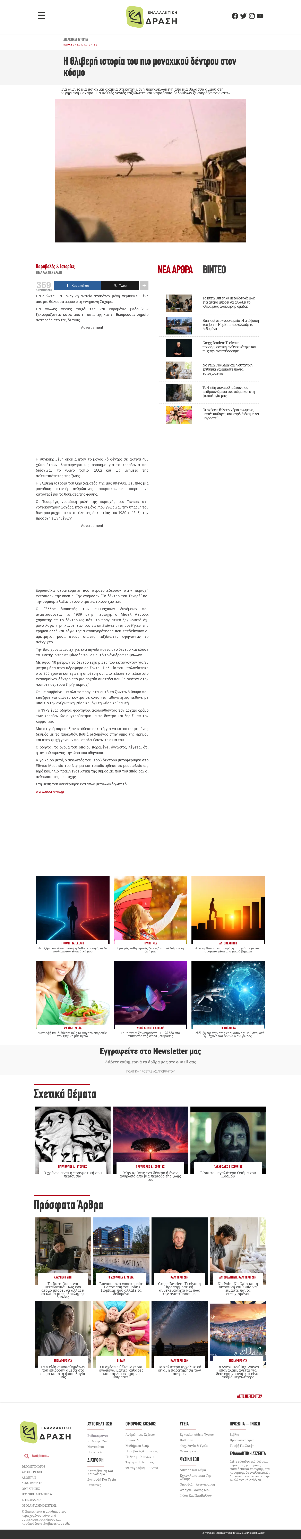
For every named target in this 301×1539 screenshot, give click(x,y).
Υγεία (184, 1424)
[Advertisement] (92, 393)
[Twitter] (243, 16)
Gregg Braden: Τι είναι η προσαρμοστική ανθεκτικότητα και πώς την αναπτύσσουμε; (229, 346)
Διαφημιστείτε (32, 1483)
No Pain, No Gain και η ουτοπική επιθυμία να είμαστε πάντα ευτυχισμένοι (227, 369)
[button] (41, 16)
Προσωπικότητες (242, 1440)
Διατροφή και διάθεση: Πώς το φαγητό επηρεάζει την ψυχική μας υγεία (72, 1034)
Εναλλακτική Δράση (49, 273)
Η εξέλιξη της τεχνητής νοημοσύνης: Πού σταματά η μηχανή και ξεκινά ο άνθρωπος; (228, 1034)
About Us (29, 1477)
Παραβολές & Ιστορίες (80, 44)
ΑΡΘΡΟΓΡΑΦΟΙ (32, 1472)
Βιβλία (121, 1361)
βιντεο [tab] (214, 270)
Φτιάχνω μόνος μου (195, 1490)
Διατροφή (95, 1460)
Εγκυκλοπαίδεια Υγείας (197, 1434)
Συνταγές (94, 1485)
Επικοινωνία (31, 1500)
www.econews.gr (50, 791)
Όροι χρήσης (31, 1489)
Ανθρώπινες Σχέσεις (140, 1434)
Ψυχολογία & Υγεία (121, 1277)
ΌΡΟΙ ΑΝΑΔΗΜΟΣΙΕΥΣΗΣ (39, 1505)
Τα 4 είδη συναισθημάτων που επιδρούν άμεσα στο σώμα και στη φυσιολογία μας (229, 391)
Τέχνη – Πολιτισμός (140, 1462)
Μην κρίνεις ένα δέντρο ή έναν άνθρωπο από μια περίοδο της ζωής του (150, 1176)
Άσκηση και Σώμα (193, 1470)
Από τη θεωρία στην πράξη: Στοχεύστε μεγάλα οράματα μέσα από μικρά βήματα (228, 949)
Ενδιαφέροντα (63, 1361)
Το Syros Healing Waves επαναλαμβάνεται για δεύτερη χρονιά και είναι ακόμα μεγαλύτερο (238, 1371)
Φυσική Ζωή (189, 1459)
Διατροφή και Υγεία (101, 1479)
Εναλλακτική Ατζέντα (248, 1453)
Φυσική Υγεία (189, 1451)
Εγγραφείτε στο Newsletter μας (150, 1051)
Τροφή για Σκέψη (242, 1445)
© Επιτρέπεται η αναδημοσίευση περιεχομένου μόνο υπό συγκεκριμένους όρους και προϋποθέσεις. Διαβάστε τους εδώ (46, 1517)
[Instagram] (252, 16)
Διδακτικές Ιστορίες (75, 40)
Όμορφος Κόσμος (141, 1424)
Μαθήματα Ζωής (137, 1445)
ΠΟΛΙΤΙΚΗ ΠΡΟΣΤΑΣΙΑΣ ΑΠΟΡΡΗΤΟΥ (150, 1071)
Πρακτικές (94, 1452)
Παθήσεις (186, 1440)
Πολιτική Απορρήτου (37, 1494)
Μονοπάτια (95, 1447)
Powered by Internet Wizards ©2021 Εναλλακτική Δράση (233, 1532)
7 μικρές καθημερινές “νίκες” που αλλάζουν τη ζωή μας (150, 949)
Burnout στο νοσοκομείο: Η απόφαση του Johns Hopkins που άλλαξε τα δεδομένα (231, 324)
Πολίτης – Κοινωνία (140, 1457)
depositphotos (33, 1466)
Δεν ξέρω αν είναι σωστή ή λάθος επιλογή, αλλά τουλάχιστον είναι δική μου (72, 949)
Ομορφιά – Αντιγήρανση (197, 1484)
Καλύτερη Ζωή (63, 1277)
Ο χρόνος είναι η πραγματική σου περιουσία (72, 1174)
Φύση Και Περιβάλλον (196, 1495)
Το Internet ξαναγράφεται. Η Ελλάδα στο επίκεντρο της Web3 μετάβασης (150, 1034)
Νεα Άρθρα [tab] (175, 270)
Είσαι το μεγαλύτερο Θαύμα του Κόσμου (228, 1174)
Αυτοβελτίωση (228, 1277)
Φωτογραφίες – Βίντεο (142, 1468)
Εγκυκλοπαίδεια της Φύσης (196, 1477)
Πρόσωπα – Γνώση (245, 1424)
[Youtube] (260, 16)
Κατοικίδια (133, 1440)
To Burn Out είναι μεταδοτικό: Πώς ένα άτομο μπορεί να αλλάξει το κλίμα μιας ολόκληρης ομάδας (229, 302)
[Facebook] (235, 16)
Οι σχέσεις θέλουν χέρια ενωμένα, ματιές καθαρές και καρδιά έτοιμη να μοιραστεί (231, 413)
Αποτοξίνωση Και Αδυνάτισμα (100, 1472)
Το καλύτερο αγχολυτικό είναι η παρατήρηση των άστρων (179, 1370)
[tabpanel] (209, 357)
